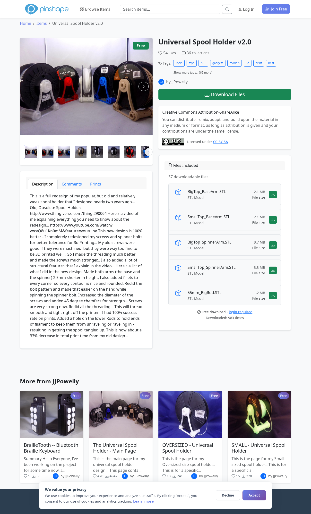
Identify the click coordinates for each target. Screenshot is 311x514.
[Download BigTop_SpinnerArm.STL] (273, 245)
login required (240, 312)
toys (191, 63)
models (235, 63)
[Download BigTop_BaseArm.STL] (273, 194)
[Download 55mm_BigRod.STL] (273, 295)
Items (41, 23)
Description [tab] (42, 184)
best (271, 63)
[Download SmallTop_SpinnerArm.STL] (273, 270)
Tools (178, 63)
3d (247, 63)
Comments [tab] (72, 184)
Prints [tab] (95, 184)
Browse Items (97, 9)
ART (203, 63)
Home (25, 23)
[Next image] (143, 86)
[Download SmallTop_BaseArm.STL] (273, 220)
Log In (248, 9)
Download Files (227, 94)
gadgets (217, 63)
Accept (254, 495)
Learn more (143, 501)
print (259, 63)
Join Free (278, 9)
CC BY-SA (220, 141)
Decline (228, 495)
